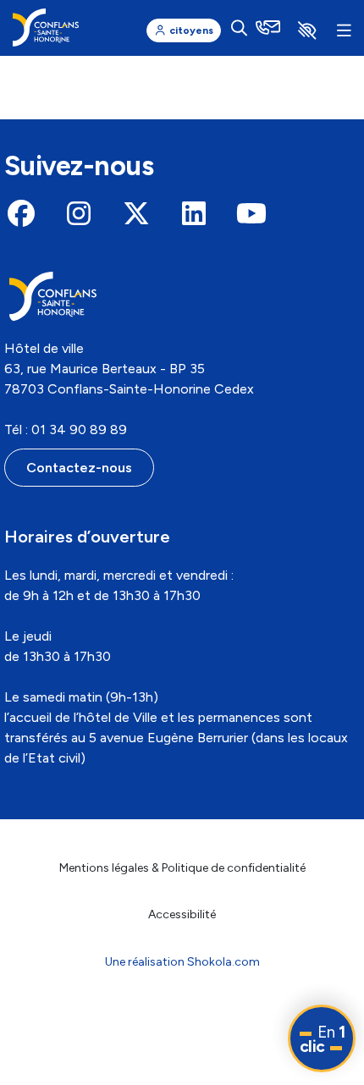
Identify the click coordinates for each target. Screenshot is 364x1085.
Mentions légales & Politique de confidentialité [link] (182, 868)
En (322, 1039)
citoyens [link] (191, 30)
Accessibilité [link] (182, 914)
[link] (46, 27)
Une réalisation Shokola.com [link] (182, 962)
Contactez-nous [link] (79, 468)
